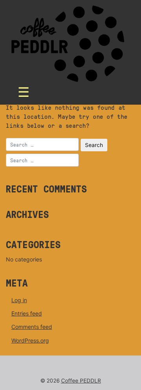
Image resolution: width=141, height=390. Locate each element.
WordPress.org (30, 340)
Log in (19, 300)
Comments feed (31, 326)
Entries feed (26, 313)
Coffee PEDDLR (81, 380)
